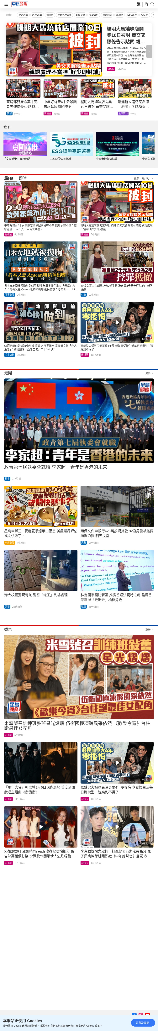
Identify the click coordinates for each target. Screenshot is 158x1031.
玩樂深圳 (107, 14)
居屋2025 (37, 14)
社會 (83, 294)
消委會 (49, 14)
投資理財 (49, 113)
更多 (148, 373)
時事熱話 (9, 294)
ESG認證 (132, 14)
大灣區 (10, 113)
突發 (83, 543)
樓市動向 (123, 113)
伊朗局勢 (23, 14)
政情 (83, 606)
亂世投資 (80, 14)
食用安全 (86, 113)
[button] (149, 51)
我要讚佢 (93, 14)
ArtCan (144, 14)
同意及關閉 (142, 1022)
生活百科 (112, 69)
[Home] (19, 4)
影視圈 (8, 234)
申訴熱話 (9, 543)
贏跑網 (119, 14)
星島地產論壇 (64, 14)
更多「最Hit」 (142, 178)
